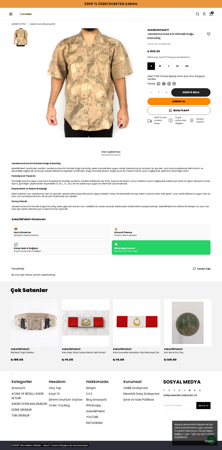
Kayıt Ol (54, 394)
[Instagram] (169, 390)
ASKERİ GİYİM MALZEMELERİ (29, 404)
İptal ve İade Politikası (138, 400)
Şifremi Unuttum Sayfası (65, 400)
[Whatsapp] (200, 390)
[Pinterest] (179, 390)
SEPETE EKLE (190, 92)
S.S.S (89, 394)
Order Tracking (59, 405)
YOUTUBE (92, 417)
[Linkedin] (189, 390)
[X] (174, 390)
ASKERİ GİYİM (18, 24)
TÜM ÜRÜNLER (20, 415)
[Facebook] (164, 390)
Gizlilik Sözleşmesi (135, 388)
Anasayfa (18, 388)
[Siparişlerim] (204, 14)
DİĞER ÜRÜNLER (21, 410)
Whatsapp (93, 405)
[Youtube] (184, 390)
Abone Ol (203, 405)
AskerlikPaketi (95, 411)
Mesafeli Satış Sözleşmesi (141, 394)
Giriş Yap (55, 388)
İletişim (91, 388)
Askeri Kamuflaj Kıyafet (42, 24)
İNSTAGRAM (94, 423)
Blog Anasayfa (96, 400)
